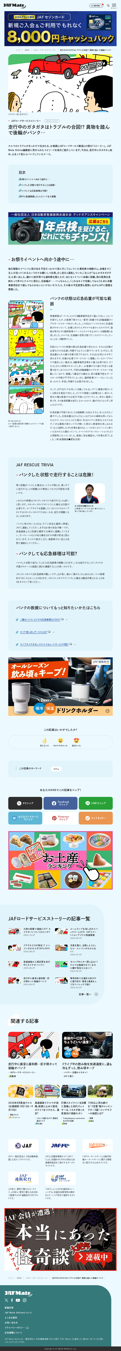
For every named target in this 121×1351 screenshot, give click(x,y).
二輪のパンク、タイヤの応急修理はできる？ (40, 619)
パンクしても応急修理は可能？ (34, 191)
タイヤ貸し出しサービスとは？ (33, 632)
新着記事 (9, 1308)
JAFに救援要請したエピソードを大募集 (38, 196)
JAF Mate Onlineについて (18, 1313)
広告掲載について (13, 1333)
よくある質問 (11, 1318)
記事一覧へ (85, 994)
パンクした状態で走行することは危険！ (37, 185)
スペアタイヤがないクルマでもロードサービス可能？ (44, 644)
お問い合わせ (11, 1323)
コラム (56, 769)
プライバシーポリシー (15, 1328)
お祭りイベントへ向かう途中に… (35, 179)
